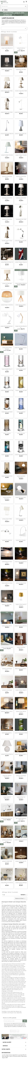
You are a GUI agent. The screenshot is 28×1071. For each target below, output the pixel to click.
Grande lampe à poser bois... (7, 241)
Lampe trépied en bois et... (21, 754)
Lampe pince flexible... (21, 540)
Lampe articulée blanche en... (21, 327)
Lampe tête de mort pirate (21, 454)
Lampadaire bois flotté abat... (21, 220)
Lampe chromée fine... (21, 519)
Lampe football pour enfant (21, 732)
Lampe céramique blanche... (21, 648)
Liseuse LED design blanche (7, 133)
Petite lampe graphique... (21, 668)
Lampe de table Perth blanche (7, 862)
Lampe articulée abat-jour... (7, 326)
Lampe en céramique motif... (7, 690)
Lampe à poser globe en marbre (21, 690)
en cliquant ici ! (18, 15)
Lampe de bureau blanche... (21, 48)
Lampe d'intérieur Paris (7, 476)
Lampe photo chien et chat (7, 390)
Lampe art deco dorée (21, 583)
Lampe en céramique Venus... (7, 840)
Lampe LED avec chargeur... (21, 347)
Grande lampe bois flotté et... (21, 91)
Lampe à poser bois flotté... (7, 91)
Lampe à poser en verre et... (21, 839)
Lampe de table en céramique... (7, 776)
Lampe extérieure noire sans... (7, 583)
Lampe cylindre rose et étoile (7, 369)
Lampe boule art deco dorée (7, 562)
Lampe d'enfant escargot (7, 647)
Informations (6, 1052)
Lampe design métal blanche (7, 348)
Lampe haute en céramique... (7, 797)
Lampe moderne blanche (21, 283)
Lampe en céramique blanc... (7, 669)
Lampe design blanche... (7, 69)
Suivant (24, 895)
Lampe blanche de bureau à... (7, 883)
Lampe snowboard (21, 412)
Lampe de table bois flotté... (7, 284)
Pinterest (14, 1031)
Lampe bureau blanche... (7, 818)
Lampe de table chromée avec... (7, 155)
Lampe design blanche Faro (21, 112)
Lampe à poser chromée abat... (21, 155)
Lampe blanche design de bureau (7, 262)
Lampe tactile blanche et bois (7, 48)
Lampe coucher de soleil (21, 390)
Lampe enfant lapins (21, 369)
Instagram (17, 1031)
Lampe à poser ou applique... (21, 797)
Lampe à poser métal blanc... (7, 519)
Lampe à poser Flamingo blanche (21, 883)
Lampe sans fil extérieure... (21, 561)
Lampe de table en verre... (7, 711)
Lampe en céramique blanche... (21, 776)
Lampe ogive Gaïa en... (7, 732)
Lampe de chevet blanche (7, 754)
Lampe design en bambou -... (7, 305)
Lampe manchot (21, 433)
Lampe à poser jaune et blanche (21, 605)
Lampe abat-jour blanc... (21, 305)
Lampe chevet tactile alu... (21, 133)
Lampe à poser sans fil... (21, 861)
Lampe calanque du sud (7, 454)
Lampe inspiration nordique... (21, 476)
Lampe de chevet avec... (21, 497)
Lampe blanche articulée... (21, 240)
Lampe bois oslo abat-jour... (21, 70)
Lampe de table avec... (7, 604)
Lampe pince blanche (7, 540)
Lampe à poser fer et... (7, 625)
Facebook (11, 1031)
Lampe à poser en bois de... (21, 625)
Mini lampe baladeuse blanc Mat (21, 819)
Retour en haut (20, 898)
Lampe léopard (7, 433)
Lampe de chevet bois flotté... (7, 177)
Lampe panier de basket (7, 412)
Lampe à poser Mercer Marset (21, 712)
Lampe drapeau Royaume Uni (21, 262)
